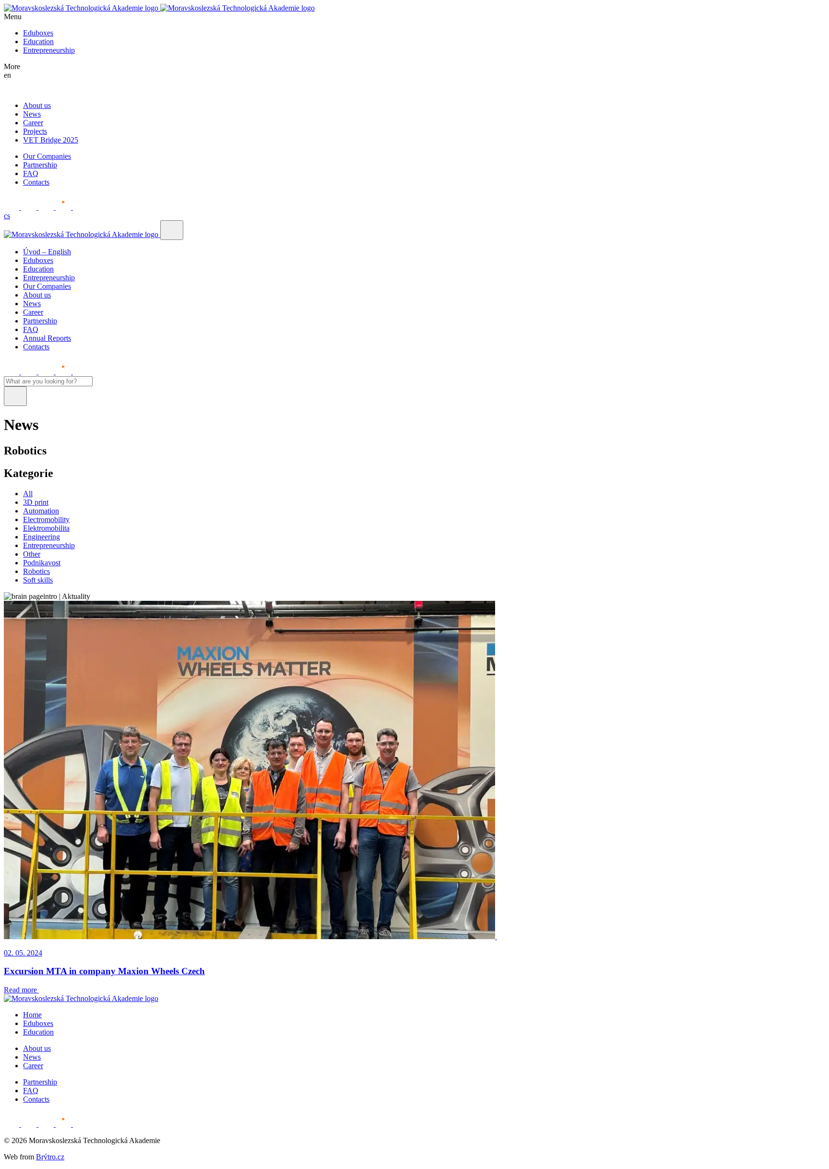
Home (32, 1015)
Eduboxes (38, 33)
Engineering (41, 537)
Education (38, 41)
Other (31, 554)
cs (7, 216)
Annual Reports (47, 338)
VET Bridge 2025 (50, 140)
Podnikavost (41, 563)
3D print (35, 502)
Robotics (36, 571)
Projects (35, 131)
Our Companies (47, 156)
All (28, 493)
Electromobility (46, 519)
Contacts (36, 182)
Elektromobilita (46, 528)
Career (33, 123)
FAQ (30, 173)
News (32, 114)
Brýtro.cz (50, 1157)
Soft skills (38, 580)
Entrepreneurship (49, 50)
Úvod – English (47, 252)
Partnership (40, 165)
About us (37, 105)
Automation (41, 511)
